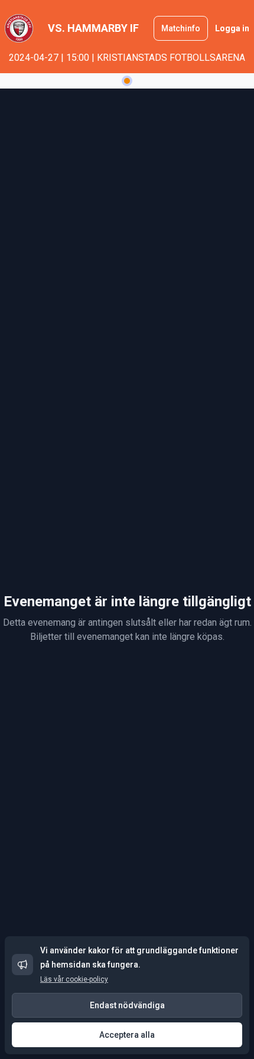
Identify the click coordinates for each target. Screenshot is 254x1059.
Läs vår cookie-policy (74, 979)
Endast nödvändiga (127, 1005)
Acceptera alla (127, 1035)
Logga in (232, 28)
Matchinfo (180, 28)
